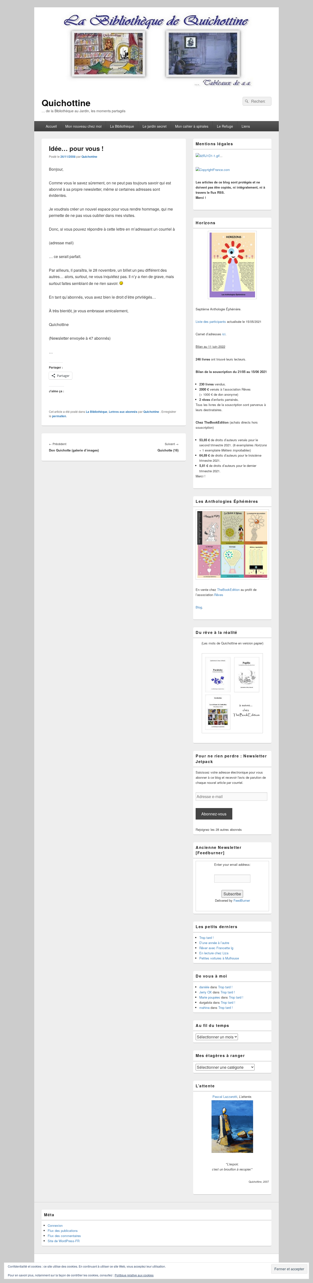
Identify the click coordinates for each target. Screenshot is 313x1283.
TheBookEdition (228, 589)
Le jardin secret (155, 126)
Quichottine (66, 102)
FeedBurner (242, 900)
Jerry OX (205, 992)
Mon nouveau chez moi (83, 126)
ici (223, 334)
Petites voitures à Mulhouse (219, 958)
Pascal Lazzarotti (224, 1096)
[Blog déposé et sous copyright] (208, 155)
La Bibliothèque (122, 126)
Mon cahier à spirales (191, 126)
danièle (204, 987)
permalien (59, 416)
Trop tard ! (206, 937)
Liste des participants (211, 321)
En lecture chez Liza (213, 953)
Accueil (51, 126)
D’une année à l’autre (214, 942)
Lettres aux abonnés (123, 411)
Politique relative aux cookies (134, 1275)
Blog (199, 607)
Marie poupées (209, 997)
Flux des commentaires (64, 1235)
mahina (204, 1007)
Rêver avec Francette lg (216, 947)
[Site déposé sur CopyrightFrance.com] (213, 169)
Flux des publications (63, 1230)
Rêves (218, 594)
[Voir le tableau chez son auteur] (232, 1151)
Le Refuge (225, 126)
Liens (246, 126)
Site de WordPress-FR (63, 1240)
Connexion (55, 1225)
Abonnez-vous (213, 814)
